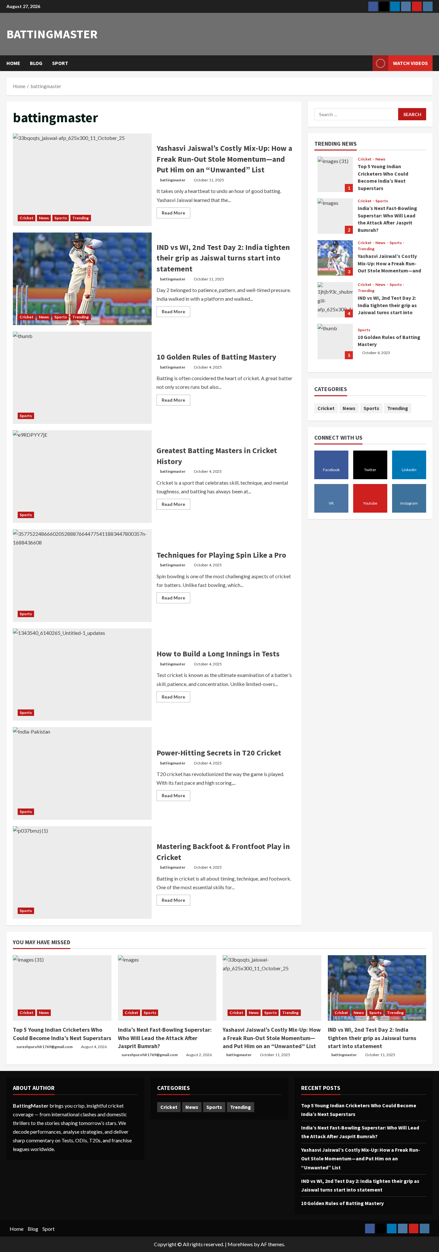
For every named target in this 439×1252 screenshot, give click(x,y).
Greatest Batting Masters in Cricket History (82, 476)
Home (13, 63)
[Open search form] (366, 63)
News (44, 217)
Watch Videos (410, 63)
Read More (176, 214)
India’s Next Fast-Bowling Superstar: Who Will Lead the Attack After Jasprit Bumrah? (335, 216)
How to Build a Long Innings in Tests (82, 674)
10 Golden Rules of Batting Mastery (82, 378)
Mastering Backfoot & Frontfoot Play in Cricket (82, 872)
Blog (36, 63)
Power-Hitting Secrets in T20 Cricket (82, 773)
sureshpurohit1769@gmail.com (44, 1046)
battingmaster (52, 33)
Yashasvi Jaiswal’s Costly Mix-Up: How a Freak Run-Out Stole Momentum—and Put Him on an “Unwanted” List (82, 179)
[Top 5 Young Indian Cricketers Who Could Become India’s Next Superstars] (62, 988)
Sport (60, 63)
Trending (80, 217)
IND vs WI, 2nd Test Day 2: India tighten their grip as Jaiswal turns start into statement (82, 279)
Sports (60, 217)
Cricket (26, 217)
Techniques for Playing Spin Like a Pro (82, 575)
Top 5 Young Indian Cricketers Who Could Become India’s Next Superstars (335, 174)
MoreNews (240, 1244)
